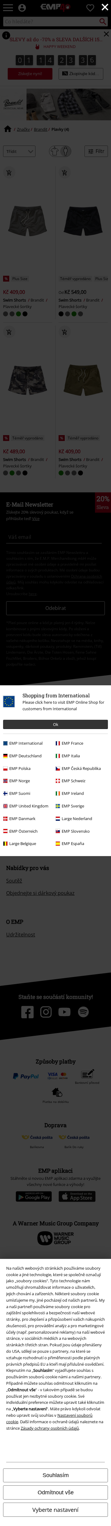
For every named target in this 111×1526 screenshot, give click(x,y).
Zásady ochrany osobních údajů (50, 1428)
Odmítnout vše (56, 1492)
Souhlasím (56, 1475)
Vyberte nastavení (55, 1509)
